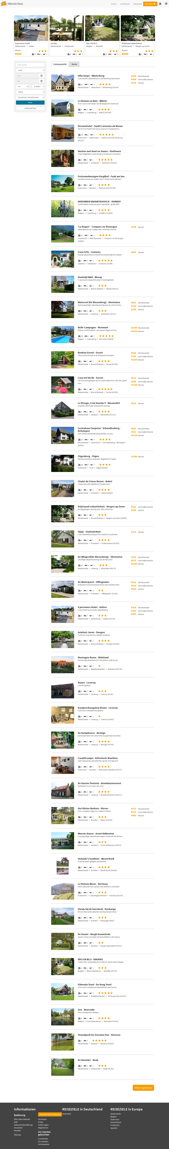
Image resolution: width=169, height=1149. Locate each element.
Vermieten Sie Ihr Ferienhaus (49, 1114)
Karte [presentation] (74, 64)
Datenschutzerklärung (23, 1125)
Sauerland (66, 1113)
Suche (113, 4)
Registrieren (43, 1127)
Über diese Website (22, 1119)
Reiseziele (137, 4)
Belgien (113, 1116)
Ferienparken (43, 1144)
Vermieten (42, 1119)
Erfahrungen (43, 1125)
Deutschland (115, 1122)
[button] (160, 3)
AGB (15, 1122)
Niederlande (115, 1113)
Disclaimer (18, 1127)
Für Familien (43, 1141)
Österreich (114, 1119)
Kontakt (17, 1130)
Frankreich (115, 1125)
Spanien (113, 1128)
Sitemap (17, 1134)
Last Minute (125, 4)
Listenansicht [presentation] (60, 64)
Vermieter (149, 4)
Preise (40, 1122)
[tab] (60, 64)
